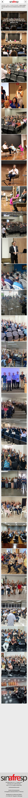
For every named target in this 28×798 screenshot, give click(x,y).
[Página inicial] (14, 1)
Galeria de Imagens (14, 5)
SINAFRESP (3, 5)
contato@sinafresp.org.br (14, 787)
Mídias (8, 5)
